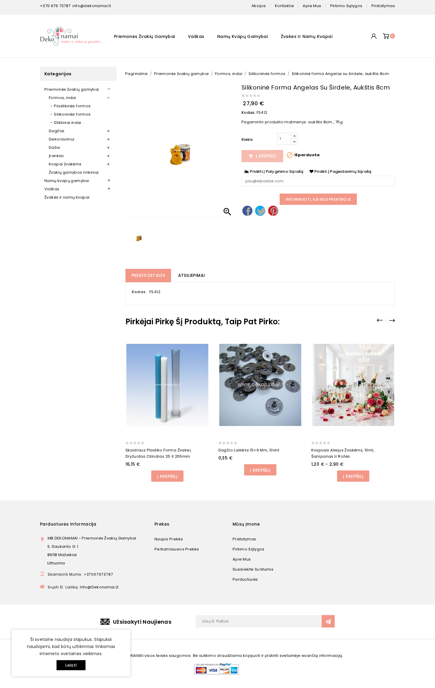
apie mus (312, 6)
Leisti (71, 665)
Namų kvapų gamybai (242, 36)
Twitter (260, 211)
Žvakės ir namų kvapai (306, 36)
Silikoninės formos (72, 114)
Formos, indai (62, 97)
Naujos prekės (168, 539)
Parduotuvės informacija (68, 524)
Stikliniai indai (67, 122)
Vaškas (196, 36)
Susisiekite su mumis (253, 569)
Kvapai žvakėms (65, 164)
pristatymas (383, 6)
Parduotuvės (245, 579)
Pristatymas (244, 539)
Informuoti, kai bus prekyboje (318, 199)
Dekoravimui (61, 139)
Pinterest (273, 211)
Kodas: (248, 112)
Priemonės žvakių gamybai (144, 36)
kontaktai (284, 6)
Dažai (54, 147)
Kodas (139, 292)
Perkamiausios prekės (176, 549)
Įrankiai (56, 156)
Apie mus (242, 559)
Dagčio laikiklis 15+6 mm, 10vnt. (249, 450)
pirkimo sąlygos (346, 6)
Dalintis (247, 211)
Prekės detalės (148, 275)
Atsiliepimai (191, 275)
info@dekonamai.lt (91, 6)
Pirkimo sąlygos (249, 549)
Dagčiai (57, 131)
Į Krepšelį (262, 156)
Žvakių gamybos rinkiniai (74, 172)
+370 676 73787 (55, 6)
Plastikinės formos (72, 106)
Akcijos (259, 6)
